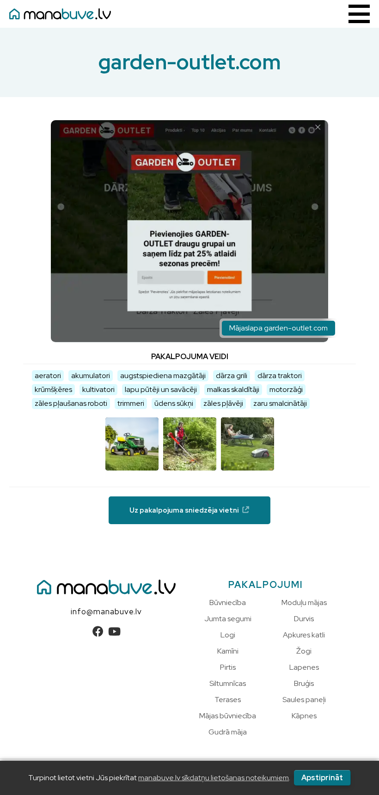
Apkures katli (304, 635)
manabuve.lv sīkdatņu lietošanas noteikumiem (213, 778)
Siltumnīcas (227, 683)
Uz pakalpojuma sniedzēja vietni (184, 510)
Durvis (304, 619)
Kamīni (227, 651)
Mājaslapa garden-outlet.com (278, 328)
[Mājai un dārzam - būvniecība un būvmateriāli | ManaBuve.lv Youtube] (114, 631)
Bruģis (304, 683)
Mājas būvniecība (227, 716)
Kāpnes (304, 716)
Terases (227, 699)
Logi (227, 635)
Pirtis (228, 667)
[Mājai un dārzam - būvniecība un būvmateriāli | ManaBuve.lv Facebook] (98, 631)
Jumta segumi (227, 619)
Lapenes (304, 667)
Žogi (304, 651)
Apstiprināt (322, 778)
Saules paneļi (304, 699)
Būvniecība (227, 602)
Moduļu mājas (304, 602)
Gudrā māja (227, 732)
